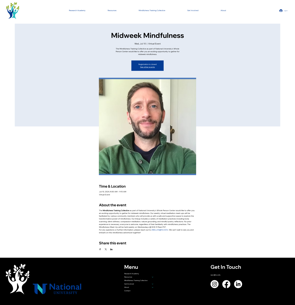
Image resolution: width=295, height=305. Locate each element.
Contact (127, 291)
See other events (147, 67)
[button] (112, 10)
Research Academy (131, 274)
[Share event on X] (106, 249)
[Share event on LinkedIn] (111, 249)
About (126, 287)
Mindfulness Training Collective (136, 280)
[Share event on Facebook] (100, 249)
